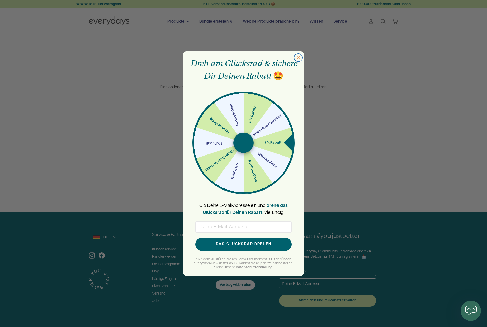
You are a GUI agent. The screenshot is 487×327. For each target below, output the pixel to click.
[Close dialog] (298, 58)
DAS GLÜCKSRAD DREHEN (243, 244)
